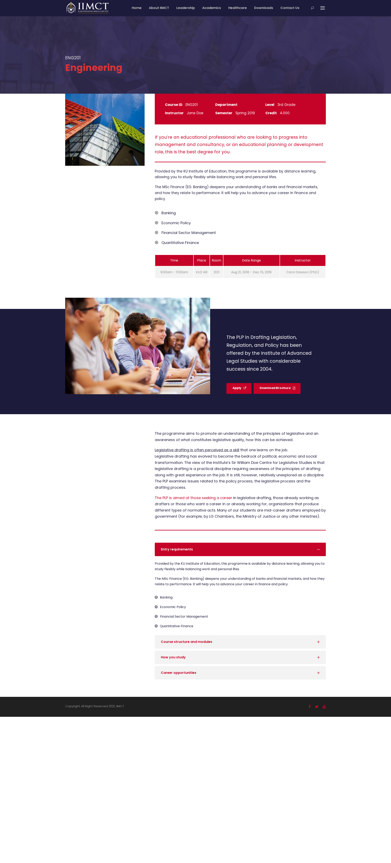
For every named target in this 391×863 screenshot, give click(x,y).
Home (137, 7)
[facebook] (310, 706)
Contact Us (289, 7)
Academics (211, 7)
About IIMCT (159, 7)
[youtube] (324, 706)
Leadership (185, 7)
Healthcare (237, 7)
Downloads (263, 7)
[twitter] (317, 706)
